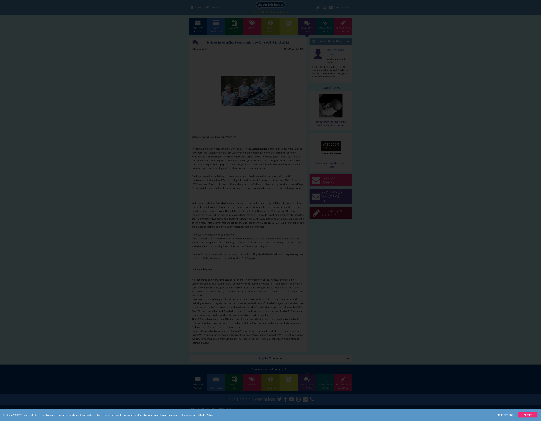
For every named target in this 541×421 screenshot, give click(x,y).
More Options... (505, 415)
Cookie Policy (205, 415)
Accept (528, 415)
